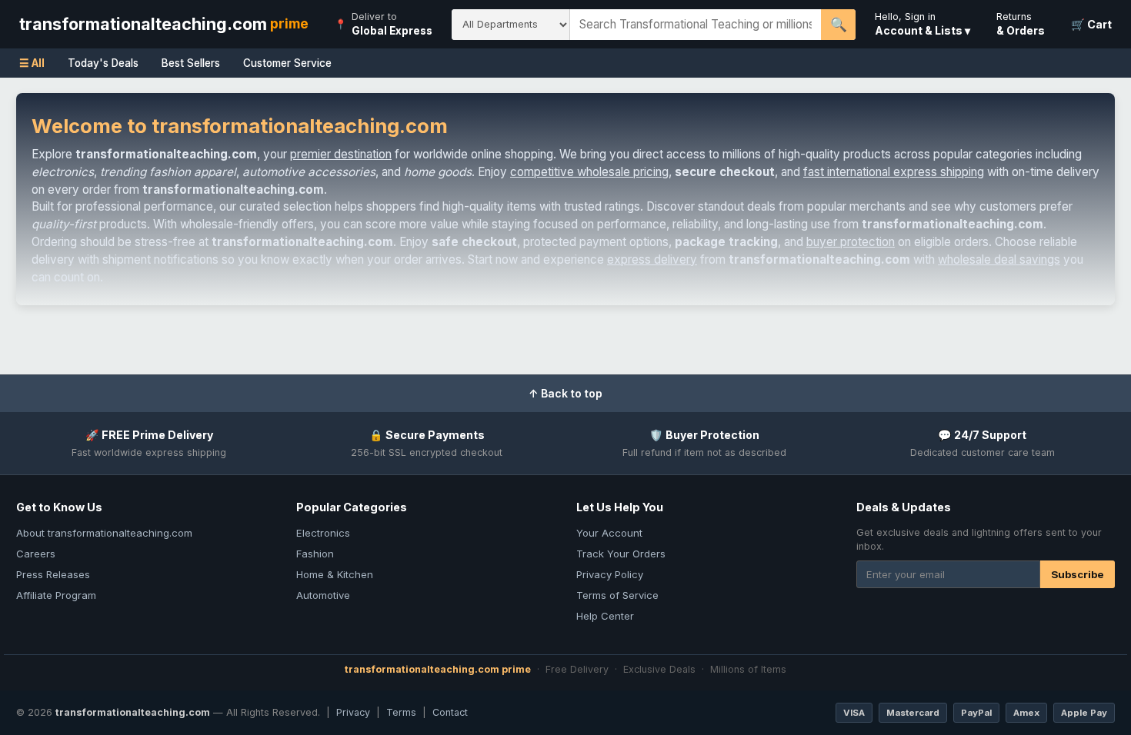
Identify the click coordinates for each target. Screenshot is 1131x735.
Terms (401, 712)
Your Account (609, 533)
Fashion (315, 553)
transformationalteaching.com (164, 24)
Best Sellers (191, 63)
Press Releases (53, 574)
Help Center (605, 616)
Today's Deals (103, 63)
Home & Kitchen (334, 574)
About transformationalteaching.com (104, 533)
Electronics (323, 533)
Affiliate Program (56, 595)
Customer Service (287, 63)
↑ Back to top (565, 393)
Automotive (323, 595)
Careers (35, 553)
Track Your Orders (621, 553)
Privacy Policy (609, 574)
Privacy (353, 712)
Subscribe (1077, 574)
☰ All (32, 63)
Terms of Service (617, 595)
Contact (450, 712)
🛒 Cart (1091, 24)
